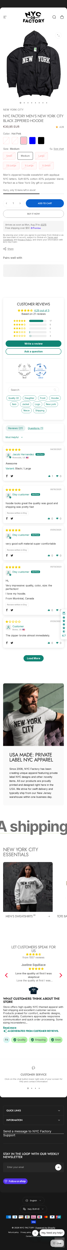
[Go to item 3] (28, 103)
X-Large (29, 165)
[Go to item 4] (32, 103)
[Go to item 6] (39, 103)
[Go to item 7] (43, 103)
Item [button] (14, 404)
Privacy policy (26, 1232)
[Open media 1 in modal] (58, 35)
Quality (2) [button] (13, 398)
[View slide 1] (28, 1088)
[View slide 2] (32, 1088)
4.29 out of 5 (41, 310)
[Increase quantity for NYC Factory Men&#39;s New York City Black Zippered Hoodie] (20, 203)
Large (41, 155)
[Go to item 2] (24, 103)
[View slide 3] (35, 1088)
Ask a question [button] (33, 351)
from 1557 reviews (33, 957)
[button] (20, 321)
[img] (13, 449)
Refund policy (13, 1232)
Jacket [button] (25, 404)
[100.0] (40, 370)
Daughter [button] (29, 398)
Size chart (59, 148)
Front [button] (42, 398)
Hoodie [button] (55, 398)
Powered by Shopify (45, 1227)
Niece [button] (27, 410)
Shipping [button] (39, 410)
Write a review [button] (33, 343)
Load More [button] (33, 658)
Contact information (33, 1236)
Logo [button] (37, 404)
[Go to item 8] (46, 103)
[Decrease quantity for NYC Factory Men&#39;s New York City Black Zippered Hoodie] (6, 203)
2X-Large (11, 165)
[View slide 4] (39, 1088)
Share (10, 248)
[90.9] (24, 370)
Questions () (35, 428)
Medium (25, 155)
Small (9, 155)
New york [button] (51, 404)
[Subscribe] (58, 1167)
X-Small (46, 165)
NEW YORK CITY (13, 109)
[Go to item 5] (35, 103)
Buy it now (33, 213)
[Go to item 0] (20, 103)
